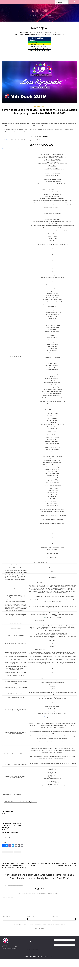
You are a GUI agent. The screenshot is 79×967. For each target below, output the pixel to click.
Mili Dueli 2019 (39, 106)
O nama (9, 2)
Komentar (7, 897)
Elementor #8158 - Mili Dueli (15, 885)
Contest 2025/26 (40, 2)
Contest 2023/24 (29, 2)
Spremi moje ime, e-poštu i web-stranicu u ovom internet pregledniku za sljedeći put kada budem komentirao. (40, 924)
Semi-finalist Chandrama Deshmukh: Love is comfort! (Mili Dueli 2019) (59, 865)
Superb (52, 956)
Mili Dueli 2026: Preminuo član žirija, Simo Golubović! (35, 32)
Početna (4, 2)
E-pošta (32, 916)
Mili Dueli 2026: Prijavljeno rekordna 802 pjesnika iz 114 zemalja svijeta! (35, 34)
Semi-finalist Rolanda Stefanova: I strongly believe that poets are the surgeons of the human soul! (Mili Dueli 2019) (20, 866)
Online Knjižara (50, 2)
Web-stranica (55, 916)
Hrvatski (59, 2)
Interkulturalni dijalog (18, 2)
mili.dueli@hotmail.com (32, 949)
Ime (7, 916)
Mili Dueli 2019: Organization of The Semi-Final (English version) (20, 802)
